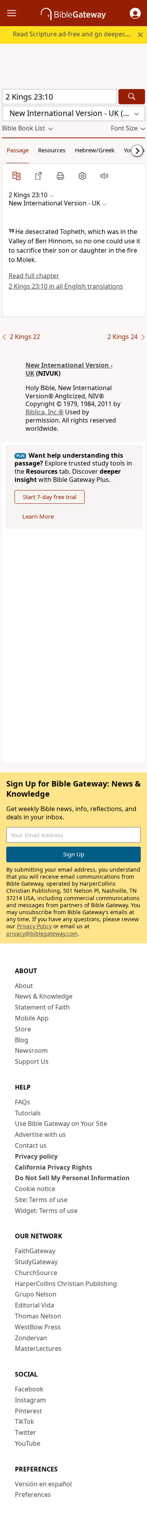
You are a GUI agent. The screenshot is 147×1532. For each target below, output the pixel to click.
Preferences (33, 1494)
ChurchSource (36, 1272)
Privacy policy (36, 1156)
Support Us (32, 1061)
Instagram (30, 1400)
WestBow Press (38, 1327)
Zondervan (31, 1338)
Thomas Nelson (38, 1316)
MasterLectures (38, 1348)
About (24, 985)
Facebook (29, 1389)
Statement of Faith (42, 1007)
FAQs (22, 1102)
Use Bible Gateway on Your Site (61, 1123)
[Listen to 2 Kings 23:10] (104, 175)
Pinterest (28, 1411)
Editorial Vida (34, 1305)
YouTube (27, 1443)
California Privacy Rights (53, 1167)
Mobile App (32, 1018)
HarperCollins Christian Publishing (66, 1283)
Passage (18, 150)
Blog (21, 1040)
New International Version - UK (69, 369)
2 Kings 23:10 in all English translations (66, 286)
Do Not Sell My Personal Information (72, 1178)
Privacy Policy (34, 926)
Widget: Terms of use (46, 1210)
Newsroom (31, 1050)
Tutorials (28, 1113)
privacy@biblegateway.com (42, 933)
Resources (51, 150)
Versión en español (43, 1484)
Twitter (25, 1432)
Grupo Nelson (35, 1294)
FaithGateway (35, 1251)
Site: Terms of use (41, 1199)
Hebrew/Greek (94, 150)
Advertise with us (40, 1134)
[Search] (131, 96)
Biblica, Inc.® (44, 412)
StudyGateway (36, 1261)
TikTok (24, 1421)
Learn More (38, 516)
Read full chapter (34, 275)
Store (23, 1029)
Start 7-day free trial (49, 497)
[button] (135, 13)
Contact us (31, 1145)
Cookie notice (35, 1188)
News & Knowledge (44, 996)
